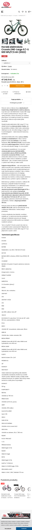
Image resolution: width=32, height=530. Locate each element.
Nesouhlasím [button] (8, 528)
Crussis (15, 15)
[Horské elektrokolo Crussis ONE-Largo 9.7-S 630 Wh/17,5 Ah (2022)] (16, 27)
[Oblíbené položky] (23, 11)
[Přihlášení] (26, 11)
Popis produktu (16, 99)
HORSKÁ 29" (22, 15)
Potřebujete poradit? (16, 103)
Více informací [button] (25, 525)
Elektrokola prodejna (6, 15)
